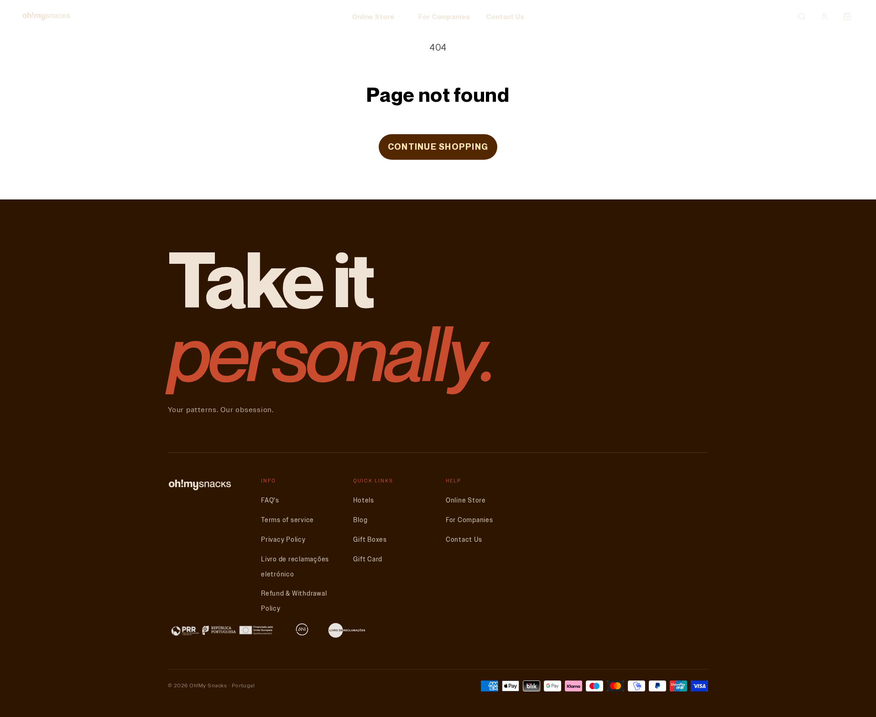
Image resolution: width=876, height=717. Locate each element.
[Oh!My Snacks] (46, 16)
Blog (360, 520)
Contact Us (505, 16)
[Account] (824, 16)
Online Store (373, 16)
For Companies (443, 16)
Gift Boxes (370, 539)
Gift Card (367, 559)
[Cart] (847, 16)
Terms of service (287, 520)
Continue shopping (438, 146)
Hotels (363, 500)
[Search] (801, 16)
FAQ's (270, 500)
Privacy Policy (283, 539)
